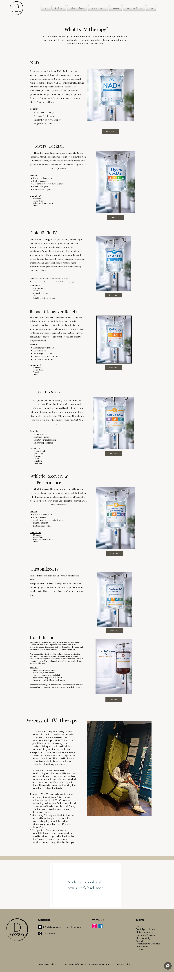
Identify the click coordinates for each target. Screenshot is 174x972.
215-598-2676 (50, 933)
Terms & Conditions (48, 964)
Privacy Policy (123, 964)
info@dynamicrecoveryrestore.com (62, 927)
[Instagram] (94, 926)
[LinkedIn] (100, 926)
